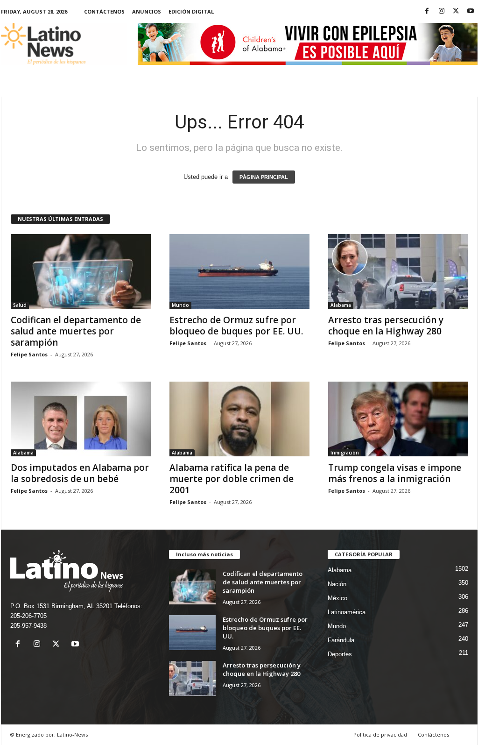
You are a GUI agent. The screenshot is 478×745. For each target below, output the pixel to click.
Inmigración (344, 452)
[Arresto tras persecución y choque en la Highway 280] (398, 271)
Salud (20, 305)
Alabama (340, 305)
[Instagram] (441, 11)
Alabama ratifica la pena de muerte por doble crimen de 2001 (231, 478)
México (337, 598)
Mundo (180, 305)
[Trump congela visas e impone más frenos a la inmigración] (398, 419)
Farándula (341, 640)
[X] (456, 11)
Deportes (340, 654)
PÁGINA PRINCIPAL (263, 177)
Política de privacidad (380, 734)
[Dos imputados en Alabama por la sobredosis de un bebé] (81, 419)
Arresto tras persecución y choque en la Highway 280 (385, 325)
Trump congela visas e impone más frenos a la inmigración (394, 473)
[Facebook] (427, 11)
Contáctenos (104, 11)
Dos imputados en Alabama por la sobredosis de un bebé (80, 473)
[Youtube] (470, 11)
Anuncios (146, 11)
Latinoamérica (347, 612)
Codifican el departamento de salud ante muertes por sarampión (76, 331)
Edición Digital (191, 11)
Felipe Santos (29, 354)
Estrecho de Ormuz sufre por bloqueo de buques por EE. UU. (236, 325)
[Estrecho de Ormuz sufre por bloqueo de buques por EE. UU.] (239, 271)
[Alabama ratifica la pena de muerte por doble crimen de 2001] (239, 419)
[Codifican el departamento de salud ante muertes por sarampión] (81, 271)
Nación (337, 584)
